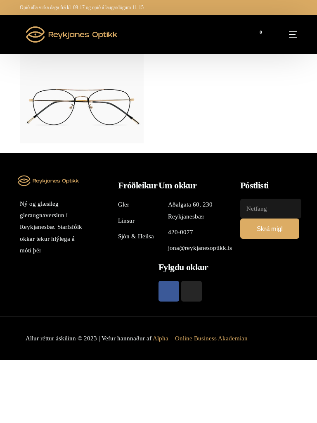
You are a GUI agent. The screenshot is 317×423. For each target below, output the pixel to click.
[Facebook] (168, 291)
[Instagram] (191, 291)
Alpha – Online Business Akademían (200, 338)
